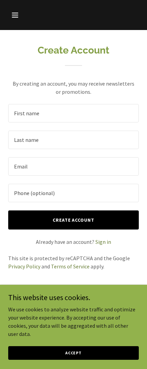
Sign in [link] (103, 241)
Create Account (74, 220)
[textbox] (73, 113)
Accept (73, 352)
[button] (23, 15)
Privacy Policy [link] (24, 266)
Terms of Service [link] (70, 266)
